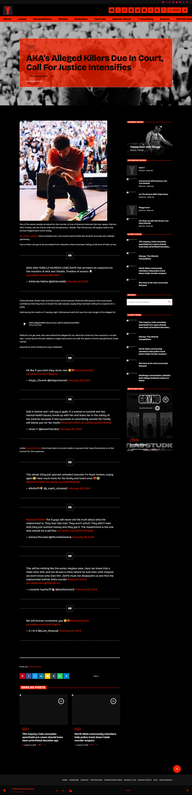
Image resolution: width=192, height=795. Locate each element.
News (31, 47)
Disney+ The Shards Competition (148, 257)
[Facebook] (183, 2)
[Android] (187, 2)
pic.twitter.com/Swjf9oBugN (63, 481)
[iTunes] (177, 2)
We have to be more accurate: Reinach (153, 284)
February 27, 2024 (77, 281)
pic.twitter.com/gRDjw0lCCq (43, 583)
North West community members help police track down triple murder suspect (95, 737)
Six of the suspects (29, 236)
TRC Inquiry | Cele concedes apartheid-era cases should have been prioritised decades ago (42, 737)
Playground (144, 208)
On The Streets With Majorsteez (153, 194)
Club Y (142, 168)
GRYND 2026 (138, 444)
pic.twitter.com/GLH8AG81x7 (43, 275)
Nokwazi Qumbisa (34, 667)
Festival (134, 440)
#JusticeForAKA (84, 370)
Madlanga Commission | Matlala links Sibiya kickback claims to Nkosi (154, 378)
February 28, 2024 (79, 380)
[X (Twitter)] (166, 2)
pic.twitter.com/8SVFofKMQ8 (75, 530)
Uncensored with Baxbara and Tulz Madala (153, 182)
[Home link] (8, 10)
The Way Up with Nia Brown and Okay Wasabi (153, 222)
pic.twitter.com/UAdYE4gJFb (43, 624)
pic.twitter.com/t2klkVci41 (96, 422)
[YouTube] (163, 2)
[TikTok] (170, 2)
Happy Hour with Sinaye (145, 147)
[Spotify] (173, 2)
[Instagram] (180, 2)
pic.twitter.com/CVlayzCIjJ (41, 373)
